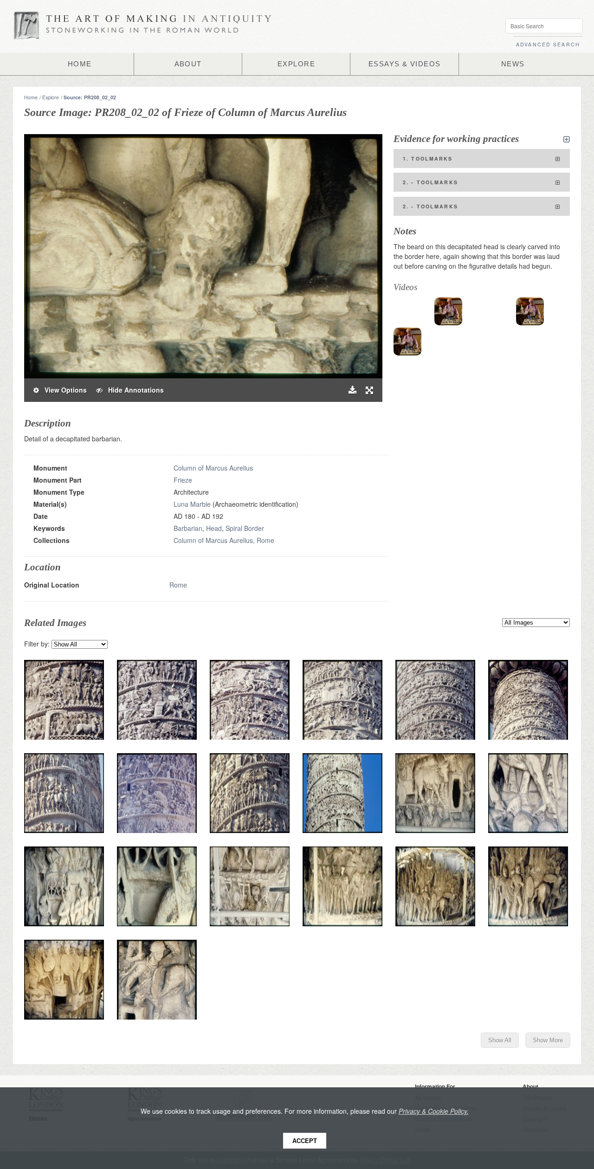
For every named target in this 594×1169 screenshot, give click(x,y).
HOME (80, 64)
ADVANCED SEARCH (548, 44)
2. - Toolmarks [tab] (430, 182)
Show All (499, 1040)
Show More (548, 1040)
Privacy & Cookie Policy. (434, 1111)
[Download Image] (352, 390)
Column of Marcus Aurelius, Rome (224, 540)
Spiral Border (245, 528)
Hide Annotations (133, 389)
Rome (178, 584)
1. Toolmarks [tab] (428, 158)
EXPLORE (296, 64)
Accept (304, 1140)
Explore (50, 97)
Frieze (183, 479)
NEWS (513, 64)
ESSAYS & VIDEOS (404, 64)
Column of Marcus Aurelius (213, 467)
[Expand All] (566, 139)
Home (31, 97)
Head (214, 528)
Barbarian (188, 528)
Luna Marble (192, 504)
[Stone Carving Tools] (448, 311)
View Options (63, 389)
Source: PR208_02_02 (90, 97)
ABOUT (188, 64)
